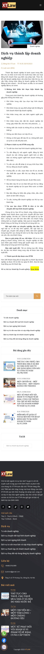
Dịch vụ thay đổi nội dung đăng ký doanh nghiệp (21, 553)
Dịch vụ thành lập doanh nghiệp (17, 446)
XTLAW (27, 649)
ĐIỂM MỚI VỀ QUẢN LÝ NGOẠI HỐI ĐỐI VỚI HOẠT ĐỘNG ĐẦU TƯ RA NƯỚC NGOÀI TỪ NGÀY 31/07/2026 (28, 419)
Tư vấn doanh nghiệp (10, 531)
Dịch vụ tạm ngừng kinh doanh (13, 540)
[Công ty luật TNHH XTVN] (9, 5)
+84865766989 (10, 566)
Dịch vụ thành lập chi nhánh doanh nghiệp (18, 549)
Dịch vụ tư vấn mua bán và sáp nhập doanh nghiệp (22, 544)
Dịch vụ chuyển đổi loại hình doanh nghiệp (18, 536)
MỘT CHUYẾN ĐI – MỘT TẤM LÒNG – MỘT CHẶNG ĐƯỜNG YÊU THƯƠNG (28, 383)
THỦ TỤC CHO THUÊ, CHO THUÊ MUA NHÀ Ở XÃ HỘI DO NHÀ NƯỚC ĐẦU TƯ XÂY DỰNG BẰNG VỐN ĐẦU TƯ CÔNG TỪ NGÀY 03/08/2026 (28, 367)
